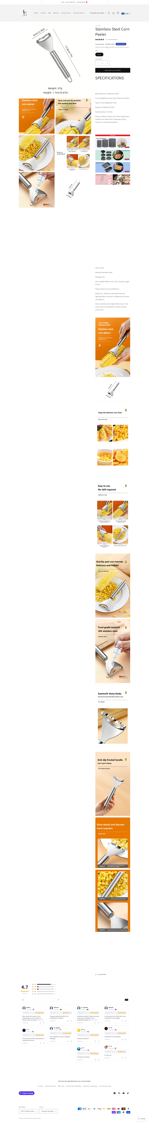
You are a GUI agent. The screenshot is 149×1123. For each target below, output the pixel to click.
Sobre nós (61, 1086)
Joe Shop (25, 1118)
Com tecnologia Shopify (34, 1118)
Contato (40, 1086)
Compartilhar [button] (102, 974)
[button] (109, 13)
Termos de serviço (105, 1086)
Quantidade (98, 59)
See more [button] (41, 1020)
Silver (99, 54)
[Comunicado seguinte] (107, 2)
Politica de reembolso (90, 1086)
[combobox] (58, 1000)
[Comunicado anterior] (41, 2)
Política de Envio (50, 1086)
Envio (107, 47)
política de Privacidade (73, 1086)
